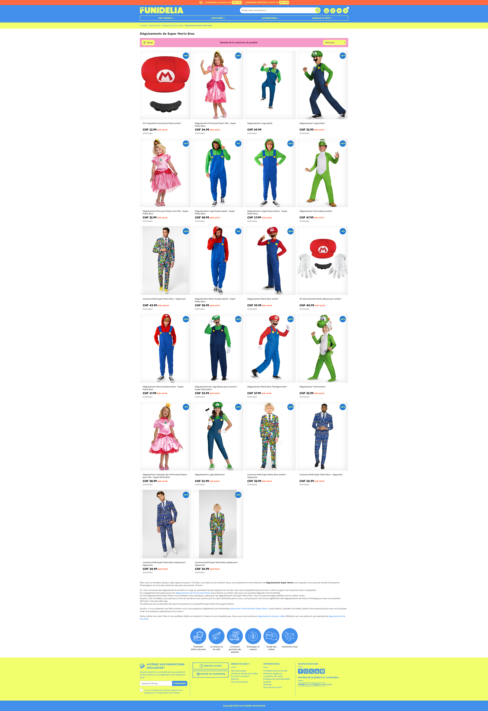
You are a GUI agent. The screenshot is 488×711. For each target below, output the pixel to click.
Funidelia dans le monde (275, 670)
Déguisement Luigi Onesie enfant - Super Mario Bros (267, 212)
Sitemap (267, 684)
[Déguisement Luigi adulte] (270, 85)
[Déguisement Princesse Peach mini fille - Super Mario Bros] (165, 172)
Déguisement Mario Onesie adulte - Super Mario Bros (215, 300)
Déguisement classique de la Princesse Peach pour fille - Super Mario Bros (165, 475)
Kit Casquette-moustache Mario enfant (162, 123)
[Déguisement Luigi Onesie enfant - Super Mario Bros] (270, 172)
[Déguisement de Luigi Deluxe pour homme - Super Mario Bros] (217, 348)
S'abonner (180, 683)
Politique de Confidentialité (276, 679)
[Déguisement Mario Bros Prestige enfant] (270, 348)
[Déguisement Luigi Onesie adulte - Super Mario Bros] (217, 172)
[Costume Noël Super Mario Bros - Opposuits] (165, 260)
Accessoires (269, 18)
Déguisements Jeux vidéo (172, 25)
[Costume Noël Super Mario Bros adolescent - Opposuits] (165, 524)
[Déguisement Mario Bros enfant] (270, 260)
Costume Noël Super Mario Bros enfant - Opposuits (267, 475)
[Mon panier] (345, 10)
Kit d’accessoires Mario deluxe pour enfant (320, 299)
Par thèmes (165, 18)
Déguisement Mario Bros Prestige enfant (267, 386)
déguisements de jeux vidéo (271, 616)
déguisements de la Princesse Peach (193, 593)
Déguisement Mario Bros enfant (262, 299)
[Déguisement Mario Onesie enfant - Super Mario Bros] (165, 348)
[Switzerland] (300, 671)
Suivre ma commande (212, 674)
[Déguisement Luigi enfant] (322, 85)
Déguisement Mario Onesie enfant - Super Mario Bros (163, 388)
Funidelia (143, 25)
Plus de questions (239, 681)
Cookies (267, 681)
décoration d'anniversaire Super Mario (249, 608)
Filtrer (150, 42)
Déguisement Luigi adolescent (210, 474)
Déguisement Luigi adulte (259, 123)
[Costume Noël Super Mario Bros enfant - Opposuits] (270, 436)
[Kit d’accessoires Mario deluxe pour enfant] (322, 260)
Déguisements (155, 25)
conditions (148, 693)
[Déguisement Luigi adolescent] (217, 436)
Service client (212, 665)
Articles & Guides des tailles (244, 673)
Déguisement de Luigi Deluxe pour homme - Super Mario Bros (216, 388)
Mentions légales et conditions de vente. (273, 675)
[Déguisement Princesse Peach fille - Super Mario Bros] (217, 85)
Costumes (217, 18)
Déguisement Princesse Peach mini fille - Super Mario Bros (165, 212)
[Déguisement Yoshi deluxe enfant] (322, 172)
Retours (235, 679)
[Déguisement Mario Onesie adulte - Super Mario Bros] (217, 260)
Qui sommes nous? (272, 687)
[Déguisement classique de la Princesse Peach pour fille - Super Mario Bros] (165, 436)
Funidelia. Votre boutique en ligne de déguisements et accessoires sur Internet (161, 10)
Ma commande (238, 670)
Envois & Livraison (240, 676)
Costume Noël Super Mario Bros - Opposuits (164, 299)
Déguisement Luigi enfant (312, 123)
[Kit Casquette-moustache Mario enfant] (165, 85)
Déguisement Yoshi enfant (312, 386)
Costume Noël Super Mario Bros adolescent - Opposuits (164, 563)
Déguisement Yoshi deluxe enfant (316, 211)
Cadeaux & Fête (321, 18)
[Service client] (333, 10)
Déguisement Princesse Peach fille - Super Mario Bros (215, 124)
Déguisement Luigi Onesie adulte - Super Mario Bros (215, 212)
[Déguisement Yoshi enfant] (322, 348)
